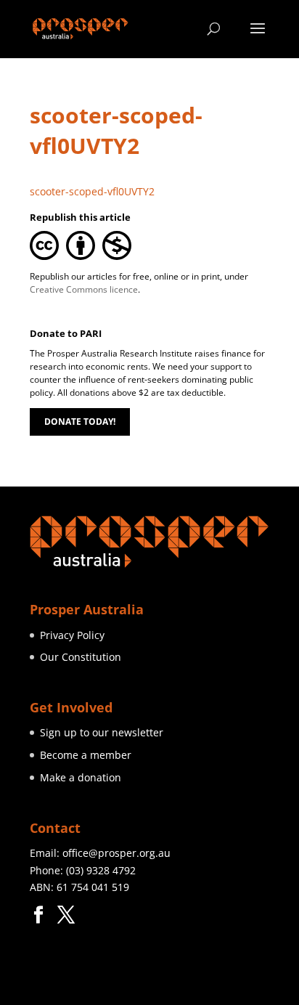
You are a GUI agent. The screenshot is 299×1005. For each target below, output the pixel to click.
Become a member (85, 755)
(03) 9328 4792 (101, 870)
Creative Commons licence (84, 289)
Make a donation (80, 777)
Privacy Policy (72, 635)
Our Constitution (80, 657)
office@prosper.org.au (116, 853)
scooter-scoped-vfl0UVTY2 (92, 191)
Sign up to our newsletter (101, 732)
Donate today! (79, 421)
